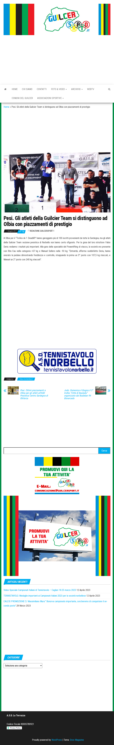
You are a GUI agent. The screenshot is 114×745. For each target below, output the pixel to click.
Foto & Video (58, 89)
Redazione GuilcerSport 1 (42, 231)
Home (15, 89)
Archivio (76, 89)
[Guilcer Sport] (5, 89)
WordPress (57, 739)
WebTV (90, 89)
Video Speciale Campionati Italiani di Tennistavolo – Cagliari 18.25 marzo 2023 (40, 590)
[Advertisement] (57, 60)
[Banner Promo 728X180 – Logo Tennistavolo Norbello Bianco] (57, 361)
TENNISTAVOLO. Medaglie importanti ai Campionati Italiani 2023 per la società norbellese (45, 595)
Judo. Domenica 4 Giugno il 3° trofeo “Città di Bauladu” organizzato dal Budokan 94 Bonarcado (78, 394)
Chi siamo (27, 89)
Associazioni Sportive (49, 98)
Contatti (42, 89)
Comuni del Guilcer (22, 98)
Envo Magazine (77, 739)
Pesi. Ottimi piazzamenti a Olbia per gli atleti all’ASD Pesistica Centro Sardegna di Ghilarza (34, 394)
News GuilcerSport (26, 379)
